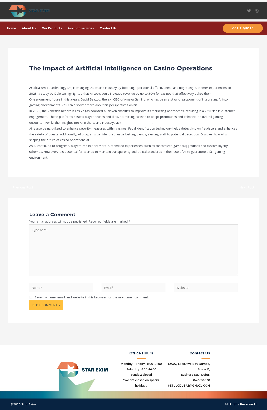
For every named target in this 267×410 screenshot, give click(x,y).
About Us (29, 28)
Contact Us (108, 28)
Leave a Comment (42, 76)
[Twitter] (249, 11)
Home (11, 28)
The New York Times (137, 122)
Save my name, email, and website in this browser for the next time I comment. (92, 297)
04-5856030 (201, 380)
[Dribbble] (257, 11)
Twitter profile (148, 105)
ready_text (66, 76)
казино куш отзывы (105, 140)
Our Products (52, 28)
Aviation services (81, 28)
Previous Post (21, 187)
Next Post (248, 187)
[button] (243, 28)
